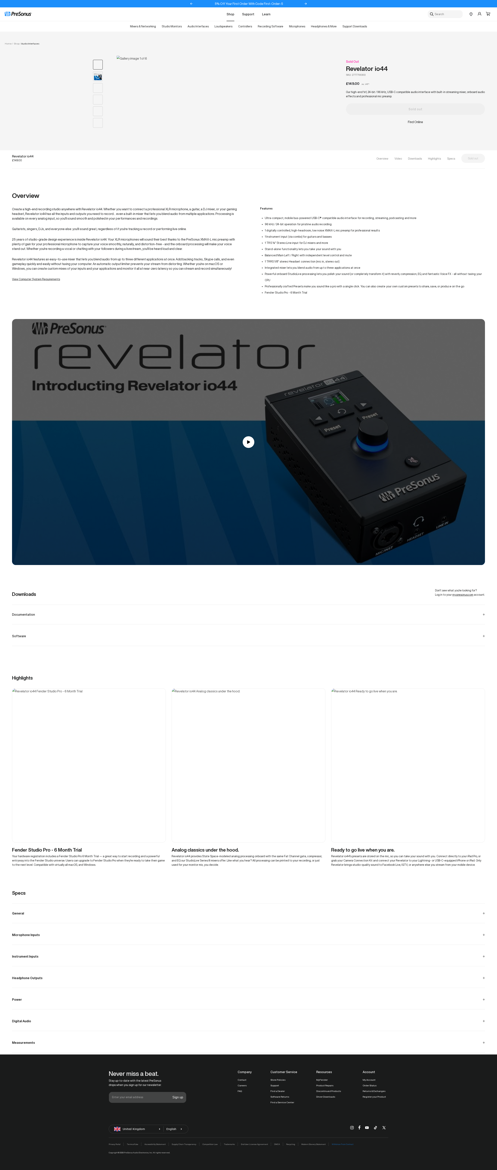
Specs (451, 158)
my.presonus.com (462, 594)
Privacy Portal (115, 1144)
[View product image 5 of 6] (98, 111)
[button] (488, 14)
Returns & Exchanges (374, 1091)
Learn (266, 14)
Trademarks (229, 1144)
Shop (230, 14)
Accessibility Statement (155, 1144)
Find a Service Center (282, 1102)
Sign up (177, 1097)
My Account (369, 1080)
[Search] (431, 14)
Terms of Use (132, 1144)
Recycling (290, 1144)
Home (8, 43)
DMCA (277, 1144)
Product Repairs (324, 1085)
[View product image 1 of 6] (98, 65)
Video (398, 158)
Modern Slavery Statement (313, 1144)
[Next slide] (305, 4)
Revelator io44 (367, 68)
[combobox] (445, 14)
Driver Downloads (325, 1096)
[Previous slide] (191, 4)
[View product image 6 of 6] (98, 123)
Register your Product (374, 1096)
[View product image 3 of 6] (98, 88)
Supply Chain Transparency (184, 1144)
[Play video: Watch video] (248, 442)
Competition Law (210, 1144)
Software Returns (279, 1096)
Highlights (434, 158)
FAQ (240, 1091)
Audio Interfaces (30, 43)
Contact (242, 1080)
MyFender (322, 1080)
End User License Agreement (254, 1144)
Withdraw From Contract (342, 1144)
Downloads (415, 158)
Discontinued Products (328, 1091)
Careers (242, 1085)
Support (248, 14)
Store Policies (277, 1080)
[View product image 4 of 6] (98, 99)
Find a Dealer (277, 1091)
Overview (382, 158)
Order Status (369, 1085)
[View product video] (98, 76)
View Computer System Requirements (36, 279)
